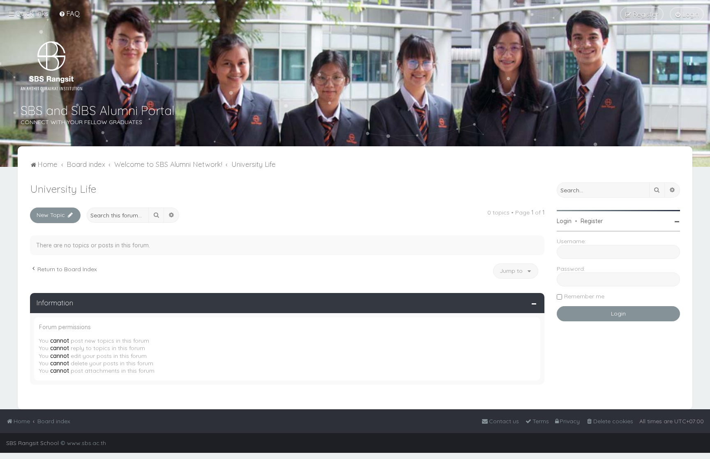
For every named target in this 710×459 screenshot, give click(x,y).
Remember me (584, 296)
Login (564, 221)
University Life (63, 188)
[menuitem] (69, 13)
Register (592, 221)
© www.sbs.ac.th (83, 443)
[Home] (51, 65)
